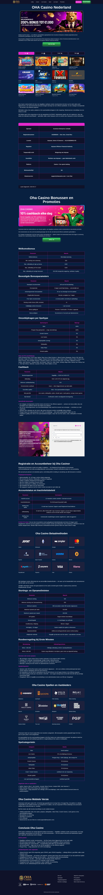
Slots (76, 53)
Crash (59, 53)
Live (42, 53)
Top (25, 53)
